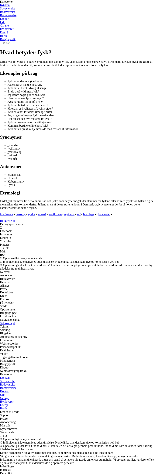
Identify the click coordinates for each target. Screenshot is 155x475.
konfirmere (6, 214)
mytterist (69, 214)
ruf (79, 214)
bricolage (88, 214)
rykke (31, 214)
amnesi (42, 214)
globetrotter (103, 214)
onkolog (21, 214)
